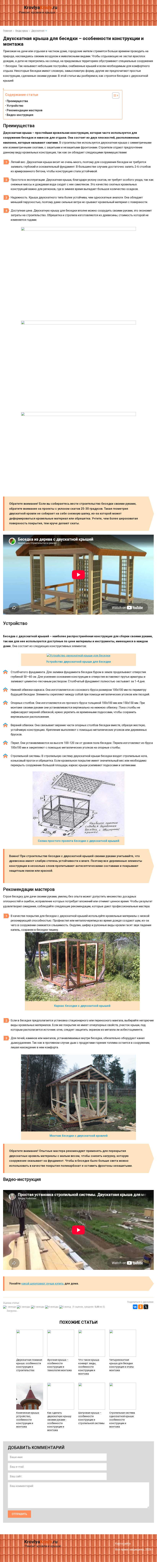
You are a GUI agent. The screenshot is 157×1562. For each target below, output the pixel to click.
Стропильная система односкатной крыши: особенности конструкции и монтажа (122, 1419)
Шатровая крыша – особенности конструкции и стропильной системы (91, 1418)
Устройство (15, 105)
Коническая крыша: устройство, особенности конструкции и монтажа (27, 1419)
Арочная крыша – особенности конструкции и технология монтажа (59, 1365)
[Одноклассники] (140, 1306)
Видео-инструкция (20, 115)
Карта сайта (123, 1543)
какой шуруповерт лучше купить (42, 1283)
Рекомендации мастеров (24, 110)
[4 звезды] (52, 1307)
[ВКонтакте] (135, 1306)
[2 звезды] (24, 1307)
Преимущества (17, 101)
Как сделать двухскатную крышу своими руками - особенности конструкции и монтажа (59, 1421)
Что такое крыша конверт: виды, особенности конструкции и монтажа (88, 1366)
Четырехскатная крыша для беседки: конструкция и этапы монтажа (121, 1365)
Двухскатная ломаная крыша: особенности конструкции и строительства (29, 1365)
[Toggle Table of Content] (113, 95)
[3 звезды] (38, 1307)
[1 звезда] (10, 1307)
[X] (146, 1306)
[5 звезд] (65, 1307)
